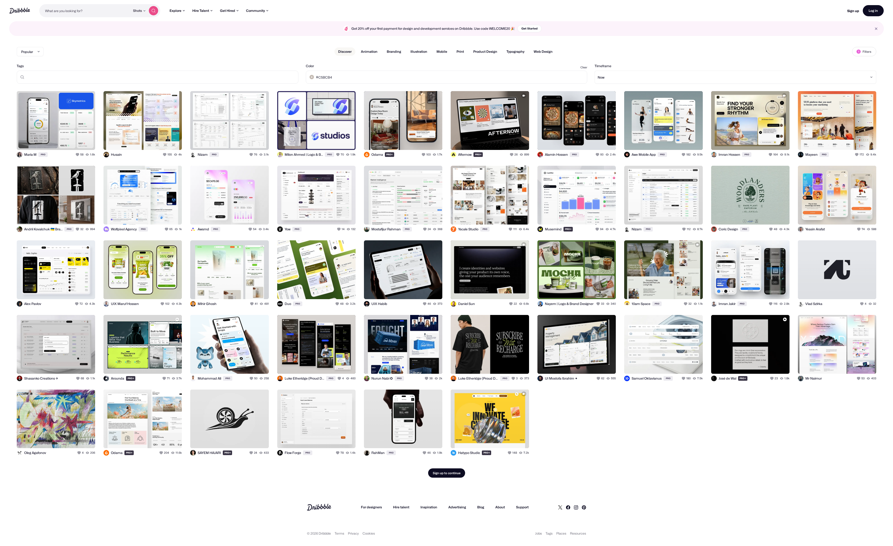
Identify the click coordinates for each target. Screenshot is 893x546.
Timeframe (603, 66)
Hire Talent (200, 11)
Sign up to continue (446, 473)
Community (255, 11)
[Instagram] (576, 507)
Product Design (485, 51)
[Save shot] (77, 141)
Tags (20, 66)
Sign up (853, 11)
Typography (515, 51)
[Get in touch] (68, 141)
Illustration (418, 51)
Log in (873, 11)
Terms (339, 533)
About (500, 507)
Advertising (457, 507)
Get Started (529, 28)
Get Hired (227, 11)
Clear (583, 67)
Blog (480, 507)
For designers (371, 507)
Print (460, 51)
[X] (560, 507)
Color (310, 66)
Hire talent (401, 507)
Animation (369, 51)
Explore (175, 11)
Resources (578, 533)
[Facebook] (568, 507)
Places (561, 533)
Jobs (538, 533)
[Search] (153, 10)
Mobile (442, 51)
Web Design (543, 51)
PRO (43, 154)
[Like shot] (86, 141)
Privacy (353, 533)
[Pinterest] (584, 507)
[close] (876, 28)
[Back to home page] (19, 10)
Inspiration (428, 507)
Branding (394, 51)
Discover (345, 51)
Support (522, 507)
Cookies (369, 533)
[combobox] (85, 10)
